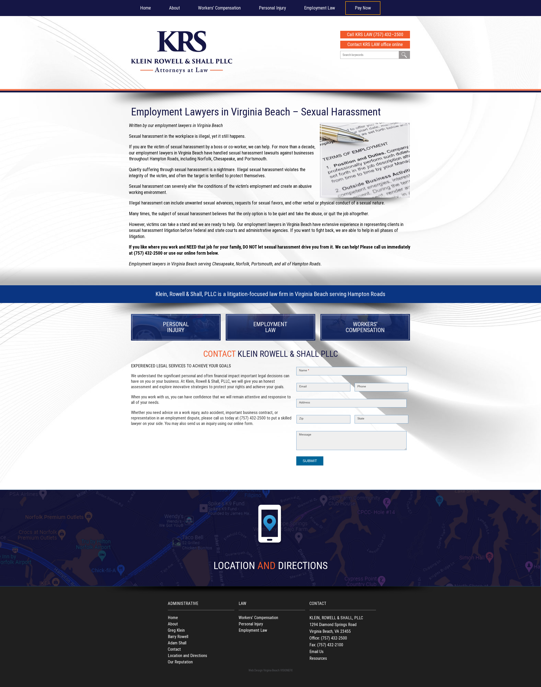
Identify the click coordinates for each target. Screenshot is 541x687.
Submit (310, 461)
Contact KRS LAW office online (375, 44)
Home (145, 8)
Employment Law (319, 8)
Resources (318, 658)
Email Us (316, 651)
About (174, 8)
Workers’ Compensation (219, 8)
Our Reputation (180, 661)
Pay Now (363, 8)
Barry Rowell (178, 636)
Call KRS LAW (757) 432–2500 (375, 34)
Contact (174, 649)
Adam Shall (177, 642)
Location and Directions (187, 655)
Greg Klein (176, 630)
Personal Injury (272, 8)
